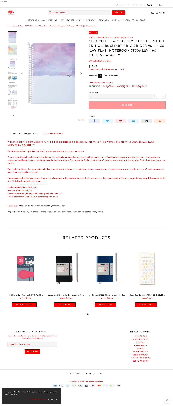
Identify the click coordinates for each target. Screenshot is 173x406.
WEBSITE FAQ (141, 336)
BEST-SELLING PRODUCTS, (100, 37)
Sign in (126, 5)
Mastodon (4, 1)
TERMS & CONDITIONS (141, 358)
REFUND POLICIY (140, 355)
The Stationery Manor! (10, 12)
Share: (92, 116)
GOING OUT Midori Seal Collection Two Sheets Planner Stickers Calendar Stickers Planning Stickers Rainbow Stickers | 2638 (85, 295)
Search (119, 12)
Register (117, 5)
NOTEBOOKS (127, 37)
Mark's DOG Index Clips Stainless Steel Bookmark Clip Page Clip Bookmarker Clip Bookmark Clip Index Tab (44, 295)
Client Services (136, 5)
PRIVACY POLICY (140, 352)
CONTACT (140, 342)
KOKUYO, (116, 37)
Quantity (93, 92)
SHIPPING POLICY (140, 339)
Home (9, 26)
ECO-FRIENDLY (140, 345)
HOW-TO (140, 349)
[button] (127, 69)
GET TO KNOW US (141, 361)
